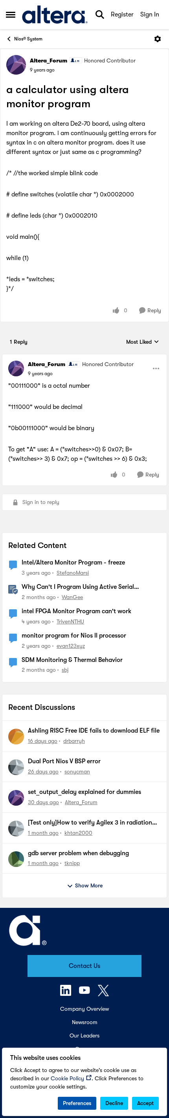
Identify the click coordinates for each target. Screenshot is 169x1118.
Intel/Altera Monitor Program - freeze (73, 562)
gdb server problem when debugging (78, 853)
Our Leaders (84, 1035)
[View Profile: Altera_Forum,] (16, 798)
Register (122, 14)
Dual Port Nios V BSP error (64, 761)
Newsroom (84, 1022)
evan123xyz (71, 646)
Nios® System (28, 39)
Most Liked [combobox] (142, 342)
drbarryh (74, 741)
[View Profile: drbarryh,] (16, 736)
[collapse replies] (84, 358)
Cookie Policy (67, 1078)
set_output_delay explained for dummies (84, 791)
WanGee (72, 597)
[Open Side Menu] (10, 14)
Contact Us (84, 966)
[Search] (100, 14)
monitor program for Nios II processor (74, 635)
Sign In (149, 14)
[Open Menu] (157, 38)
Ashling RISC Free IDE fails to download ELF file (94, 730)
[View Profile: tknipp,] (16, 859)
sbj (65, 670)
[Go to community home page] (54, 14)
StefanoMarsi (73, 573)
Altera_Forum (48, 60)
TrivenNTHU (70, 621)
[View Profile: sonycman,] (16, 767)
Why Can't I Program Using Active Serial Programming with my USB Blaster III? (78, 587)
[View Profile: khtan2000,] (16, 828)
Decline (114, 1103)
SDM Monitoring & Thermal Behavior (72, 659)
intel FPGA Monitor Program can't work (76, 611)
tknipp (72, 863)
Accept (145, 1103)
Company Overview (84, 1009)
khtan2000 (78, 833)
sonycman (77, 771)
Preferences (77, 1103)
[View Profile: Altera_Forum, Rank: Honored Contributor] (16, 65)
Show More (89, 885)
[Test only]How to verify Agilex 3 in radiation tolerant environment (90, 823)
